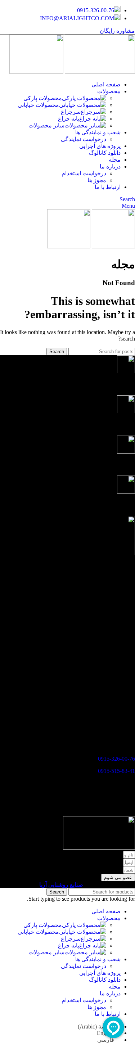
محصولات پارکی (42, 98)
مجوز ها (96, 180)
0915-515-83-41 (116, 771)
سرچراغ (71, 112)
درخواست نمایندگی (83, 139)
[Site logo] (99, 72)
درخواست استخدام (84, 173)
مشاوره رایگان (117, 31)
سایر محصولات (46, 125)
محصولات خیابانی (38, 105)
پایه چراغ (68, 119)
